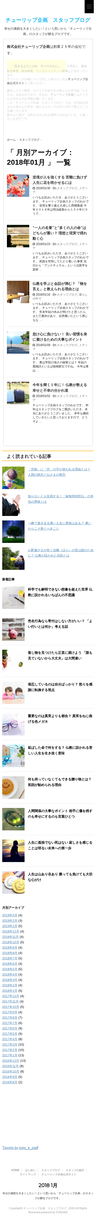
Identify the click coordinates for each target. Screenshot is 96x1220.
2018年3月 (9, 980)
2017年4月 (9, 1039)
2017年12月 (10, 996)
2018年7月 (9, 958)
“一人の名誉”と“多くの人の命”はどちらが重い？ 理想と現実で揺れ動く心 (60, 233)
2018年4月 (9, 974)
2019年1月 (9, 926)
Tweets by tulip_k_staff (20, 1148)
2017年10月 (10, 1007)
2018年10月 (10, 942)
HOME (15, 1170)
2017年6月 (9, 1028)
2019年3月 (9, 915)
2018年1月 (9, 990)
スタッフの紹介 (75, 1170)
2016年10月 (10, 1071)
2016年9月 (9, 1077)
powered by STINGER (54, 1212)
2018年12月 (10, 931)
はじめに (30, 1170)
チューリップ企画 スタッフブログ (48, 20)
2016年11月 (10, 1066)
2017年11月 (10, 1001)
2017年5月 (9, 1034)
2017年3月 (9, 1044)
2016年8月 (9, 1082)
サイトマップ (28, 1174)
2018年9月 (9, 947)
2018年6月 (9, 963)
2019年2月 (9, 920)
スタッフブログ (67, 188)
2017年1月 (9, 1055)
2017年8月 (9, 1017)
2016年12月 (10, 1060)
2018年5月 (9, 969)
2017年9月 (9, 1012)
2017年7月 (9, 1023)
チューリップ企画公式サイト (59, 1174)
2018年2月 (9, 985)
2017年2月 (9, 1050)
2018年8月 (9, 953)
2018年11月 (10, 937)
